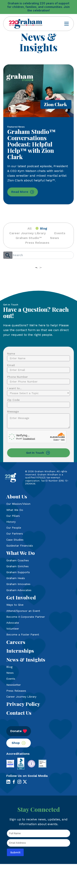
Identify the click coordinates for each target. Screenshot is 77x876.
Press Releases (16, 690)
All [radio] (29, 228)
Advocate (12, 622)
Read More (19, 192)
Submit (15, 852)
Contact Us (18, 713)
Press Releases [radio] (37, 242)
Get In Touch (35, 452)
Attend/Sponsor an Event (23, 610)
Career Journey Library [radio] (27, 233)
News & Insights (25, 659)
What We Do (14, 509)
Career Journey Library (21, 696)
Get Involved (21, 597)
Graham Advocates (18, 590)
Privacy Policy (23, 704)
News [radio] (54, 238)
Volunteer (12, 628)
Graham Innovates (18, 584)
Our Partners (14, 533)
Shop (16, 743)
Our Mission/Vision (18, 503)
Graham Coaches (17, 560)
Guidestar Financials (19, 545)
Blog (9, 666)
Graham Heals (15, 578)
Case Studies (14, 539)
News (10, 672)
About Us (16, 496)
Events (10, 678)
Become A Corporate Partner (25, 616)
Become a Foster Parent (22, 634)
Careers (15, 642)
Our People (13, 527)
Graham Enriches (17, 566)
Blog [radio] (43, 228)
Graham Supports (18, 572)
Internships (20, 650)
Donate (16, 731)
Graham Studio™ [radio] (29, 238)
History (11, 521)
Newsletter (13, 684)
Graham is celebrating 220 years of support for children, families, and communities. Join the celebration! (38, 7)
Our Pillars (13, 515)
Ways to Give (14, 604)
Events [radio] (59, 233)
